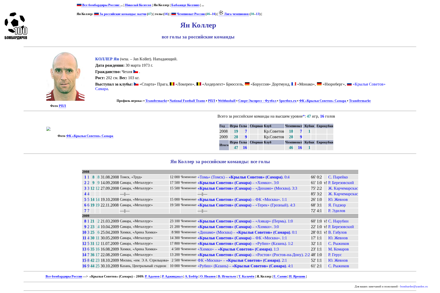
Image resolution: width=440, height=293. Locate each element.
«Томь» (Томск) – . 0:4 (244, 177)
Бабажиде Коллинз (185, 5)
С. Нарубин (338, 221)
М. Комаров (338, 249)
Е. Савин (280, 276)
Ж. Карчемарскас (343, 188)
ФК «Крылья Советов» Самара (322, 101)
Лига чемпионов (236, 14)
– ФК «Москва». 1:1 (242, 199)
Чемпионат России (190, 14)
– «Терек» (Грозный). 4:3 (246, 205)
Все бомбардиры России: (100, 5)
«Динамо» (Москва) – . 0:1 (247, 232)
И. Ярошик (297, 276)
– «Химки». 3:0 (238, 182)
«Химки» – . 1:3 (238, 249)
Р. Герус (335, 255)
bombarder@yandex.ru (414, 286)
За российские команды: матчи (122, 14)
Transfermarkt (156, 101)
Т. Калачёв (246, 276)
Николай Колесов (138, 5)
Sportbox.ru (287, 101)
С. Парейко (338, 177)
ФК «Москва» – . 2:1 (242, 260)
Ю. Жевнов (338, 199)
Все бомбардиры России (64, 276)
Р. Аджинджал (172, 276)
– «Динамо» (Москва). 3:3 (247, 188)
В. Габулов (337, 232)
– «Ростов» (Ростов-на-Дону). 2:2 (254, 255)
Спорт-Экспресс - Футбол (257, 101)
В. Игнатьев (227, 276)
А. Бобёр (191, 276)
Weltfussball (227, 101)
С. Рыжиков (338, 243)
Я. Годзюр (337, 205)
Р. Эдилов (336, 210)
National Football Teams (187, 101)
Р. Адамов (152, 276)
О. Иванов (208, 276)
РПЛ (62, 106)
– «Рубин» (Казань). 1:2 (245, 243)
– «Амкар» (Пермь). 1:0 (245, 221)
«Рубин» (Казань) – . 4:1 (245, 266)
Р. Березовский (341, 182)
